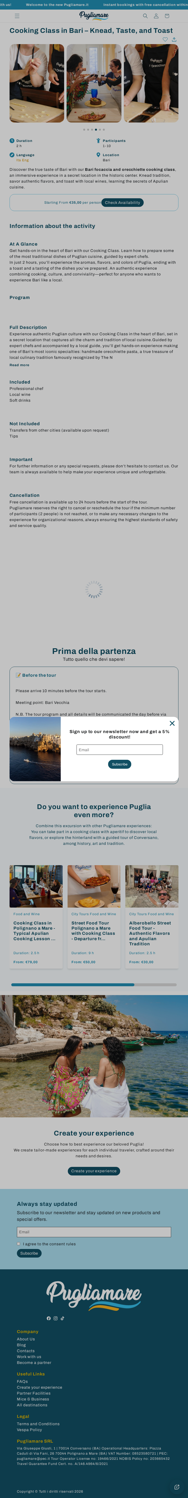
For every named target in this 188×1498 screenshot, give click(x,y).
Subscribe (120, 764)
